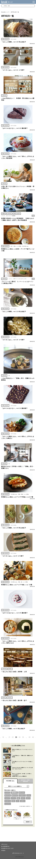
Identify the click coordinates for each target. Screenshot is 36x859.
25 (23, 737)
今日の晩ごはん (25, 246)
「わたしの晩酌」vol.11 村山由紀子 (13, 311)
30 (29, 737)
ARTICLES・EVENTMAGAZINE (25, 780)
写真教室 (13, 215)
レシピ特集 (19, 246)
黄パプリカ (14, 795)
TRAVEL (10, 668)
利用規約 (3, 850)
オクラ (23, 798)
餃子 (12, 246)
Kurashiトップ (5, 12)
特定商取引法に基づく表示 (7, 848)
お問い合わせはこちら (17, 853)
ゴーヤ (28, 798)
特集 (14, 246)
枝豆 (18, 798)
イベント (3, 215)
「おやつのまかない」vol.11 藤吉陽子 (14, 408)
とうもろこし (22, 795)
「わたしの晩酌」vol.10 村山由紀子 (13, 528)
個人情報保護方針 (5, 846)
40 (33, 737)
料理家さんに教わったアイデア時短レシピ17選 (17, 497)
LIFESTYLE (4, 95)
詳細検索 (28, 821)
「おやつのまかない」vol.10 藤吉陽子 (14, 613)
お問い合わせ (4, 844)
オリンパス (8, 215)
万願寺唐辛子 (14, 792)
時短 (22, 494)
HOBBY (3, 213)
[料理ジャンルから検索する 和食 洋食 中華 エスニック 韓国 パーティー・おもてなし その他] (16, 786)
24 (20, 737)
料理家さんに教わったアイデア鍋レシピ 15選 (16, 584)
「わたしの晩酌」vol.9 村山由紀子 (13, 728)
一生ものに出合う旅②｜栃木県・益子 (14, 700)
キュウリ (7, 798)
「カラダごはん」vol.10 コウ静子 (13, 339)
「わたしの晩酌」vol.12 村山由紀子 (13, 42)
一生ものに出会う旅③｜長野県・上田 (14, 671)
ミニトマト (7, 803)
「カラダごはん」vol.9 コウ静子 (12, 556)
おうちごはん (13, 39)
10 (3, 737)
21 (9, 737)
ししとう (7, 792)
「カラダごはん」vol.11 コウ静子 (13, 70)
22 (13, 737)
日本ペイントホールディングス (19, 278)
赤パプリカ (7, 795)
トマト (28, 795)
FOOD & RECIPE (5, 39)
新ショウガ (21, 792)
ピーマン (13, 798)
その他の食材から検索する (24, 806)
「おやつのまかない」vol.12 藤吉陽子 (14, 128)
